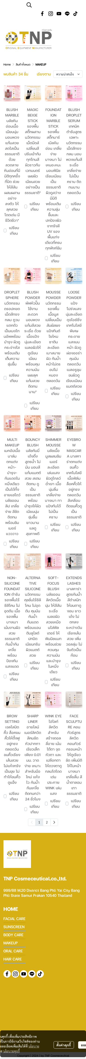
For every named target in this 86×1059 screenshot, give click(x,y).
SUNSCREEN (14, 926)
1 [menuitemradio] (39, 822)
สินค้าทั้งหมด (23, 64)
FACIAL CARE (14, 918)
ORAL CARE (13, 951)
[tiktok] (75, 13)
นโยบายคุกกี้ (11, 1051)
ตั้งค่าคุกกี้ (63, 1045)
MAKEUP (10, 942)
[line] (67, 13)
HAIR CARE (12, 959)
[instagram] (50, 13)
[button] (54, 5)
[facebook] (42, 13)
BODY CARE (13, 934)
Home (7, 64)
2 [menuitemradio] (47, 822)
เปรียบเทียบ (14, 230)
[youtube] (59, 13)
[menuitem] (54, 822)
